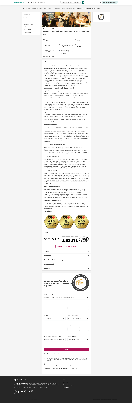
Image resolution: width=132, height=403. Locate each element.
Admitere (26, 21)
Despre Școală (27, 29)
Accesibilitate (114, 399)
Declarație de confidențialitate (71, 368)
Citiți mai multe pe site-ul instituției (66, 246)
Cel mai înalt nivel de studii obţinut (52, 336)
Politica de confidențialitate (106, 399)
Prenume (46, 305)
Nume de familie (72, 305)
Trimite (66, 349)
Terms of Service (73, 371)
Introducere (27, 14)
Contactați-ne (66, 387)
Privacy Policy (65, 371)
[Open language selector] (100, 2)
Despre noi (65, 382)
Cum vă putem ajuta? (49, 294)
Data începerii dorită (73, 336)
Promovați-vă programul (68, 384)
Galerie (25, 17)
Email (45, 326)
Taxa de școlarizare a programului (29, 25)
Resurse (42, 2)
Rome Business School (49, 29)
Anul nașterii (47, 315)
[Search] (83, 2)
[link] (88, 8)
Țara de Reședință (73, 315)
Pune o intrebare (28, 32)
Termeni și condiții (96, 399)
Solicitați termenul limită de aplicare (67, 46)
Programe (32, 2)
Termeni (62, 368)
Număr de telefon (73, 326)
